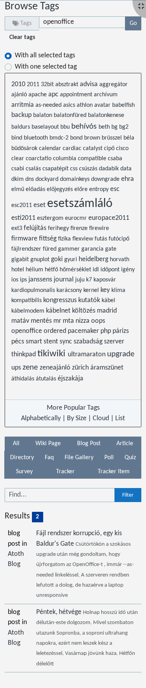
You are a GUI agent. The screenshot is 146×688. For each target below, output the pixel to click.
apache (38, 95)
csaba (115, 159)
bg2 (123, 127)
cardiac (73, 148)
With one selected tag (46, 67)
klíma (118, 290)
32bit (48, 84)
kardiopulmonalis (33, 290)
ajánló (19, 95)
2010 (19, 84)
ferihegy (59, 228)
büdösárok (25, 148)
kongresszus (60, 300)
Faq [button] (49, 458)
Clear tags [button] (22, 37)
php (106, 331)
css (74, 169)
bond (77, 138)
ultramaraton (87, 354)
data (126, 169)
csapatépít (56, 169)
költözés (84, 311)
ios (15, 280)
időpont (110, 270)
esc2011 (22, 205)
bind (17, 138)
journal (64, 279)
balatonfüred (71, 115)
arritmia (23, 105)
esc (115, 189)
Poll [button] (109, 458)
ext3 (17, 228)
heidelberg (94, 259)
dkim (18, 179)
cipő (110, 148)
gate (110, 249)
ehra (127, 179)
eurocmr (76, 218)
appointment (77, 95)
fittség (48, 238)
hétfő (52, 270)
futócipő (119, 239)
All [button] (16, 443)
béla (128, 138)
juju (80, 280)
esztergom (51, 218)
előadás (36, 189)
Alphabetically (41, 418)
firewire (99, 228)
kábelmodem (28, 311)
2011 (34, 84)
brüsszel (112, 138)
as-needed (49, 105)
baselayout (46, 127)
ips (24, 280)
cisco (122, 148)
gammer (69, 249)
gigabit (20, 259)
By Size (76, 418)
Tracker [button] (65, 472)
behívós (85, 126)
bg (115, 127)
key (105, 290)
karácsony (69, 290)
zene (31, 367)
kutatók (90, 300)
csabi (18, 169)
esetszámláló (80, 204)
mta (69, 321)
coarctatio (39, 159)
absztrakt (67, 84)
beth (105, 127)
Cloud (101, 418)
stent (52, 341)
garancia (93, 249)
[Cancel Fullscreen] (141, 7)
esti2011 (24, 218)
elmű (18, 189)
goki (57, 259)
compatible (93, 159)
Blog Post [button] (88, 443)
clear (18, 159)
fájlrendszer (27, 249)
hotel (18, 270)
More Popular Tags (73, 408)
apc (54, 94)
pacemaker (84, 331)
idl (96, 270)
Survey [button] (24, 472)
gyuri (71, 259)
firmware (25, 238)
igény (128, 270)
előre (81, 189)
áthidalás (23, 379)
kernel (91, 290)
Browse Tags (32, 6)
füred (50, 249)
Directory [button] (22, 458)
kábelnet (59, 311)
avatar (103, 105)
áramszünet (106, 367)
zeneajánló (56, 367)
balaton (43, 115)
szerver (114, 341)
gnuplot (40, 259)
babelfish (123, 105)
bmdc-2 (59, 138)
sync (67, 341)
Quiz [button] (130, 458)
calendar (51, 148)
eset (40, 205)
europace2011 (108, 218)
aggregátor (113, 84)
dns (30, 179)
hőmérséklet (76, 270)
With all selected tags (45, 55)
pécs (18, 341)
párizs (121, 331)
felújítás (36, 228)
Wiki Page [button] (48, 443)
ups (17, 367)
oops (98, 321)
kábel (108, 300)
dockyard (47, 179)
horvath (119, 259)
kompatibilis (27, 300)
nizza (83, 321)
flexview (83, 239)
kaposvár (104, 280)
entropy (99, 189)
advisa (89, 84)
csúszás (89, 169)
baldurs (21, 127)
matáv (21, 321)
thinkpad (24, 354)
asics (70, 105)
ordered (56, 331)
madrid (107, 311)
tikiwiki (52, 354)
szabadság (89, 341)
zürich (81, 367)
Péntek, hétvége (59, 612)
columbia (65, 159)
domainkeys (75, 179)
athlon (85, 105)
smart (35, 341)
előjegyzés (60, 189)
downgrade (106, 179)
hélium (35, 270)
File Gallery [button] (79, 458)
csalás (34, 169)
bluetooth (36, 138)
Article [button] (124, 443)
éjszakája (70, 378)
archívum (106, 95)
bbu (65, 127)
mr (58, 321)
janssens (41, 279)
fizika (65, 239)
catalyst (93, 148)
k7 (89, 280)
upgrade (120, 354)
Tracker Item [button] (114, 472)
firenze (79, 228)
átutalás (47, 379)
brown (93, 138)
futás (102, 239)
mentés (42, 321)
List (120, 418)
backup (22, 115)
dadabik (109, 169)
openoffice (27, 331)
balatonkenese (106, 115)
